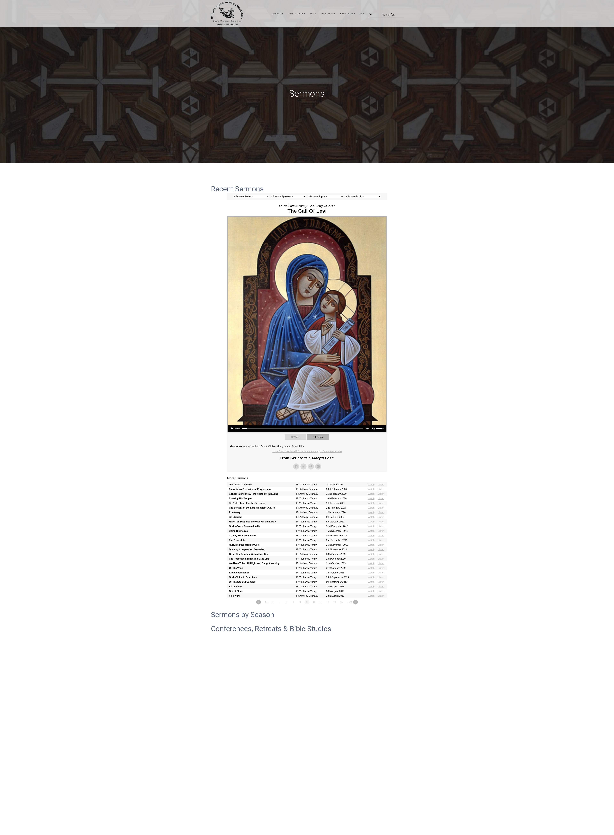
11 (314, 602)
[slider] (302, 428)
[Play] (231, 428)
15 (341, 602)
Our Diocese (296, 13)
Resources (346, 13)
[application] (307, 428)
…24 (349, 602)
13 (327, 602)
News (313, 13)
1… (266, 602)
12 (320, 602)
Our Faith (277, 13)
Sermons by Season (242, 614)
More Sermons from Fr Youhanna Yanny (295, 451)
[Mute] (373, 428)
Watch (296, 437)
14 (334, 602)
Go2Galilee (328, 13)
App (362, 13)
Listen (319, 437)
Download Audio (332, 451)
